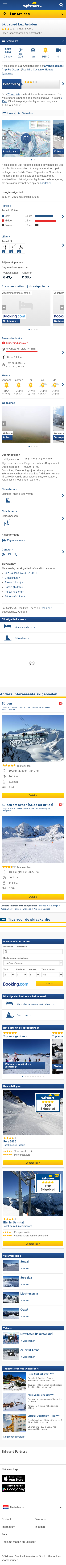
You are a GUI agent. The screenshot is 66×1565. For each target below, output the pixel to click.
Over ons (40, 1519)
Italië (11, 809)
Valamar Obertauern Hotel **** (43, 1416)
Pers (4, 1534)
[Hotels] (4, 114)
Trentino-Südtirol (22, 809)
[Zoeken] (61, 5)
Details (33, 795)
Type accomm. (48, 969)
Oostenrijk (14, 707)
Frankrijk (27, 69)
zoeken (49, 983)
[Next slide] (62, 138)
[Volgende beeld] (60, 1055)
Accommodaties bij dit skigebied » (25, 286)
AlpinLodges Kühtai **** (41, 1395)
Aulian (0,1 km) (13, 591)
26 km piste (13, 94)
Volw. (6, 969)
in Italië (21, 1145)
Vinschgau (44, 809)
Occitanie (38, 69)
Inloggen (40, 1526)
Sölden (7, 703)
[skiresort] (33, 5)
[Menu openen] (5, 5)
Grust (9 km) (11, 577)
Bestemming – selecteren (15, 958)
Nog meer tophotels (13, 1436)
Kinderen (20, 969)
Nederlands (17, 1507)
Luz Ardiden (19, 14)
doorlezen (45, 183)
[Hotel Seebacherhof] (9, 1381)
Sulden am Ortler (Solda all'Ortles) (27, 805)
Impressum (8, 1526)
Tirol (21, 707)
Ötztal (12, 709)
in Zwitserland (25, 1226)
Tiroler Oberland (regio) (35, 707)
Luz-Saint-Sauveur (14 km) (20, 573)
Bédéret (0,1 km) (14, 596)
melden (46, 608)
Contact (6, 1519)
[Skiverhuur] (19, 114)
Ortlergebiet (6, 811)
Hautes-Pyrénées (22, 909)
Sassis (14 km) (13, 587)
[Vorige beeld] (5, 1055)
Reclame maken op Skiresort (19, 1541)
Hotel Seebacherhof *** (41, 1374)
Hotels (11, 113)
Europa (4, 707)
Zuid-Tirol (34, 809)
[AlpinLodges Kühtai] (9, 1402)
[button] (15, 984)
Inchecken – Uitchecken (15, 947)
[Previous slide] (4, 138)
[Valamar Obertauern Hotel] (9, 1423)
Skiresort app (10, 1469)
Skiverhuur (28, 113)
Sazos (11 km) (13, 582)
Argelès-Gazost (42, 909)
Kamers (32, 969)
